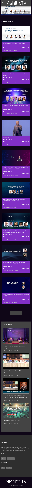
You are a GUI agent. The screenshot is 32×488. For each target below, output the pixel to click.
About (3, 474)
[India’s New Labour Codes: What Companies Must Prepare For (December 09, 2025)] (16, 259)
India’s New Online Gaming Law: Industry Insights (14, 50)
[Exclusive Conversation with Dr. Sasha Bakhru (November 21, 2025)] (16, 291)
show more (16, 319)
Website (3, 465)
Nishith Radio (10, 465)
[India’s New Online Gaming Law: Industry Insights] (16, 40)
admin (6, 357)
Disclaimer (8, 474)
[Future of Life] (16, 134)
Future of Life (6, 143)
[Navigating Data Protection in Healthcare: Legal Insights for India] (16, 71)
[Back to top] (27, 478)
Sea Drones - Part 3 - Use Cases (12, 426)
